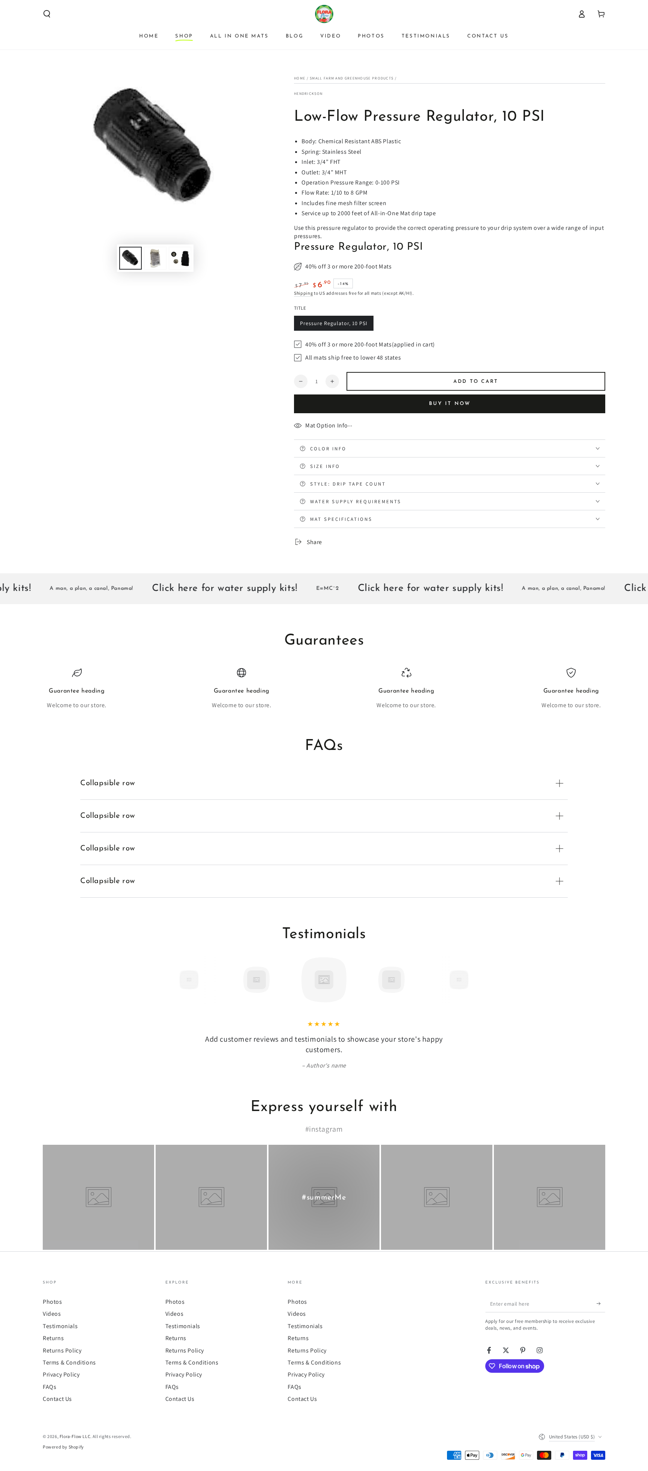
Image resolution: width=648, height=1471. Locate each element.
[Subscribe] (601, 1304)
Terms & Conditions (69, 1362)
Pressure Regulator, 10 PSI (334, 323)
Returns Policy (62, 1350)
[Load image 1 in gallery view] (130, 258)
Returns (53, 1338)
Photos (52, 1302)
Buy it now (450, 403)
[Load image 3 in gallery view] (180, 258)
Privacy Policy (61, 1374)
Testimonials (60, 1326)
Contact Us (57, 1399)
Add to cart (475, 381)
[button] (47, 14)
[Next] (475, 979)
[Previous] (172, 979)
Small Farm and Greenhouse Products (351, 78)
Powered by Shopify (63, 1447)
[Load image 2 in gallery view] (155, 258)
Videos (52, 1314)
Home (299, 78)
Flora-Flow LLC (75, 1436)
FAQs (49, 1387)
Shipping (303, 293)
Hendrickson (308, 93)
